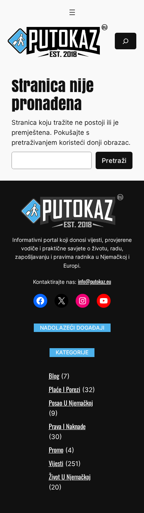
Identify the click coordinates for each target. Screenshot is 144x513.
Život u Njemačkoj (70, 476)
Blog (54, 376)
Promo (56, 449)
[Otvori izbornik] (72, 12)
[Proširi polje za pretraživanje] (125, 41)
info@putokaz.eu (94, 281)
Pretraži (114, 160)
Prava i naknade (67, 426)
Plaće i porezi (64, 389)
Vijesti (56, 463)
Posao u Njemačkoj (71, 402)
